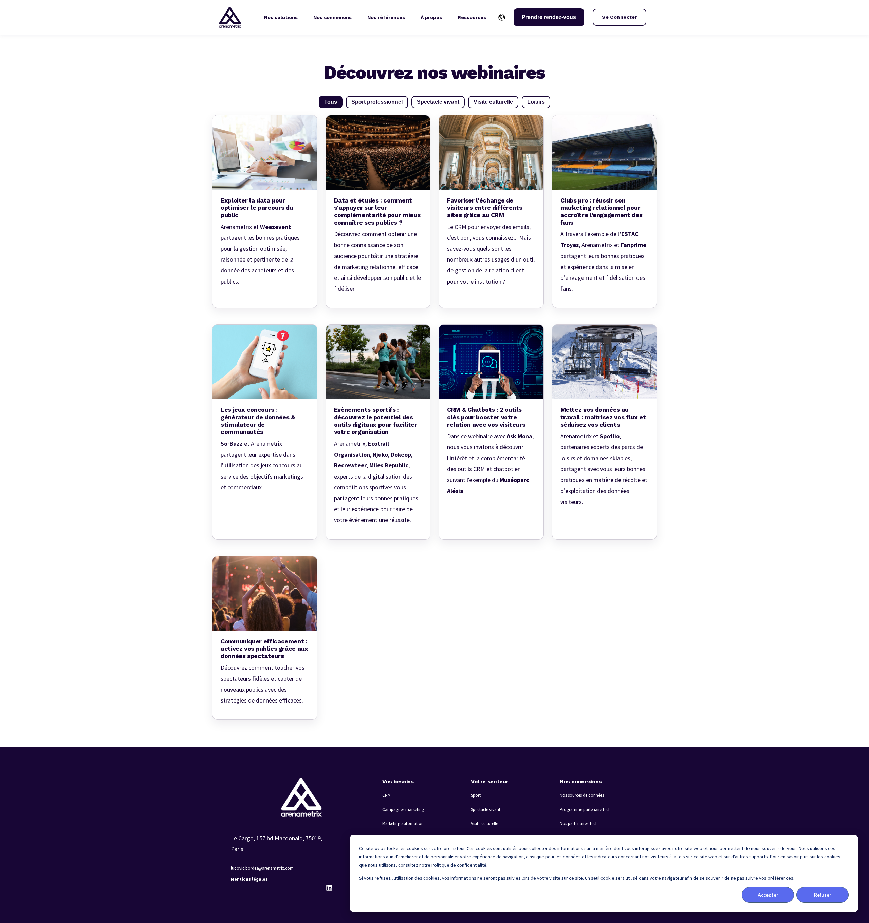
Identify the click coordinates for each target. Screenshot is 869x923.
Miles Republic (388, 465)
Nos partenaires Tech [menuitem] (579, 823)
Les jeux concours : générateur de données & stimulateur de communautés (258, 420)
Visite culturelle (493, 102)
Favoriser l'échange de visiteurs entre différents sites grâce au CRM (484, 207)
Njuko (380, 454)
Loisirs (536, 102)
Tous (330, 102)
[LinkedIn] (329, 887)
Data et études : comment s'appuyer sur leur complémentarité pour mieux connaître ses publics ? (377, 211)
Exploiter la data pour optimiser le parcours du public (257, 207)
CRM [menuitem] (386, 795)
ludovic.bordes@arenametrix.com (262, 868)
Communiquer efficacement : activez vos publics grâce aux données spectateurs (264, 648)
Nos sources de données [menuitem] (582, 795)
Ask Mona (519, 436)
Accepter (768, 895)
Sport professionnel (377, 102)
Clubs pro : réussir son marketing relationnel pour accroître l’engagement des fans (601, 211)
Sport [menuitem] (476, 795)
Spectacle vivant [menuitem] (485, 809)
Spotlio (610, 436)
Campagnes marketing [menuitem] (403, 809)
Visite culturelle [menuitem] (484, 823)
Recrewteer (350, 465)
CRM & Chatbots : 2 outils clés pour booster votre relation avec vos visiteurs (486, 417)
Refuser (822, 895)
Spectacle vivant (438, 102)
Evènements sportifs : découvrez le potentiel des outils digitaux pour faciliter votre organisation (375, 420)
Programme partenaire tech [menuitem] (585, 809)
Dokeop (401, 454)
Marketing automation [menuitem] (403, 823)
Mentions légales (249, 879)
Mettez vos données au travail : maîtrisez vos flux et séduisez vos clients (603, 417)
